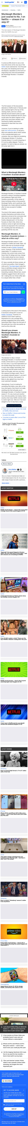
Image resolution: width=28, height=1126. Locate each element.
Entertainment (5, 10)
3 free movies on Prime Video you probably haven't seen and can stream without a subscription (14, 1037)
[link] (5, 430)
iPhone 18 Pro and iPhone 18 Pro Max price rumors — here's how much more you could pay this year (14, 1045)
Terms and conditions (7, 1087)
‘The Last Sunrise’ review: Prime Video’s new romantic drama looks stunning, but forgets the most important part (14, 1063)
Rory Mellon (11, 25)
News (3, 26)
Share (5, 58)
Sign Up (14, 1109)
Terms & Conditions (17, 1115)
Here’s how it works (18, 36)
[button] (25, 2)
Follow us (15, 58)
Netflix (19, 10)
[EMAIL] (21, 470)
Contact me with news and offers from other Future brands (13, 1105)
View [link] (19, 432)
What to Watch (7, 464)
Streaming (13, 10)
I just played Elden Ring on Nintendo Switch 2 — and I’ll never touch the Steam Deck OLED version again (15, 1029)
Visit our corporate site (13, 1076)
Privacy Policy (21, 1114)
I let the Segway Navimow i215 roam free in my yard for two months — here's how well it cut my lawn (14, 1054)
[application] (14, 158)
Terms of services (19, 298)
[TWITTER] (18, 470)
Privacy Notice (19, 299)
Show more (21, 449)
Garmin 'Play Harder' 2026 (18, 6)
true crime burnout (10, 130)
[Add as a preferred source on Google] (7, 1081)
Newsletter (23, 58)
